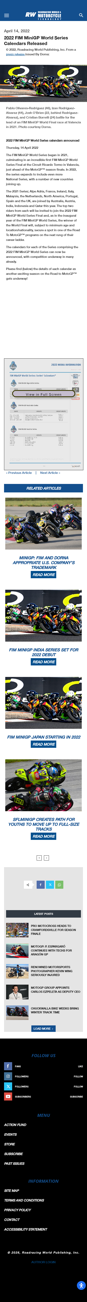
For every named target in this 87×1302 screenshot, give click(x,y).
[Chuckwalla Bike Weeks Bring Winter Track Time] (17, 1012)
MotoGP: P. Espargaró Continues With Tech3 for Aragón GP (51, 950)
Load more (42, 1028)
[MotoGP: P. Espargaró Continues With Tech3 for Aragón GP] (17, 950)
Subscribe (76, 1096)
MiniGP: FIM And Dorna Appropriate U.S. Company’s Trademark (43, 562)
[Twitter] (50, 885)
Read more (43, 574)
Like (80, 1066)
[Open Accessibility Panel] (81, 1285)
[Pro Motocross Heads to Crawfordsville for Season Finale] (17, 930)
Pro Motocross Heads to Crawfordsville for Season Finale (53, 929)
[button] (6, 15)
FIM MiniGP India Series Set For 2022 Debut (43, 652)
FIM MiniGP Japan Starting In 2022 (43, 736)
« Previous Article (19, 472)
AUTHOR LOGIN (43, 1262)
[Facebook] (41, 885)
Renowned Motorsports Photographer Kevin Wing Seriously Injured (51, 971)
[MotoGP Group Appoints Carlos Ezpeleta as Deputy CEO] (17, 992)
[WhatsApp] (59, 885)
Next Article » (50, 472)
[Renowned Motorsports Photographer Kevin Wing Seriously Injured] (17, 971)
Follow (78, 1076)
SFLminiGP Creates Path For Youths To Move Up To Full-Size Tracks (43, 824)
